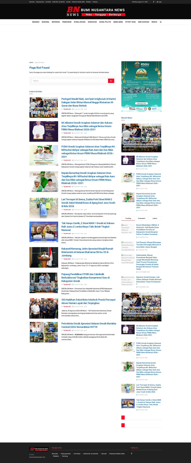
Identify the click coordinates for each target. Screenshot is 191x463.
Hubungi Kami (40, 2)
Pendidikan (66, 22)
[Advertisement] (95, 41)
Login (160, 2)
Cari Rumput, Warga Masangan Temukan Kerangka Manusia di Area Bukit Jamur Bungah (148, 244)
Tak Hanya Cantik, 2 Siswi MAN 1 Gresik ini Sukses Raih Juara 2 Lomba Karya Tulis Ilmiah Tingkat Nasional (87, 226)
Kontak (68, 2)
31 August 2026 (78, 109)
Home (31, 62)
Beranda (31, 2)
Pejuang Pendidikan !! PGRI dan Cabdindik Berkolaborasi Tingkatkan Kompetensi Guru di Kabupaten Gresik (85, 277)
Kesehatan (92, 22)
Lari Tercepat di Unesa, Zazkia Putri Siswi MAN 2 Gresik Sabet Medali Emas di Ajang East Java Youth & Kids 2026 (88, 203)
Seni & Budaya (143, 22)
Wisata (154, 22)
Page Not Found (39, 62)
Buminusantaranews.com (37, 457)
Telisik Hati (67, 109)
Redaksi (88, 2)
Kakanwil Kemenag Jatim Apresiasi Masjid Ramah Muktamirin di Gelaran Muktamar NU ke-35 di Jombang (87, 252)
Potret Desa (130, 22)
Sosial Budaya (79, 22)
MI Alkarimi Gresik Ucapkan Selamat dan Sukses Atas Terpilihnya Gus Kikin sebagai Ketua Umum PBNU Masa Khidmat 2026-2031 (86, 126)
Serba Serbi (118, 22)
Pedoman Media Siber (78, 2)
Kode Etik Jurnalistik (58, 2)
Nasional (45, 22)
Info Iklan (48, 2)
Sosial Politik (105, 22)
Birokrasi (56, 22)
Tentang (94, 2)
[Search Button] (111, 81)
